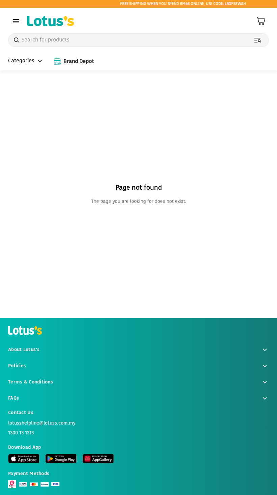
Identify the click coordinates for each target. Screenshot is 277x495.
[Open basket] (261, 21)
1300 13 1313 (21, 433)
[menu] (16, 21)
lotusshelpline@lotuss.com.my (41, 423)
